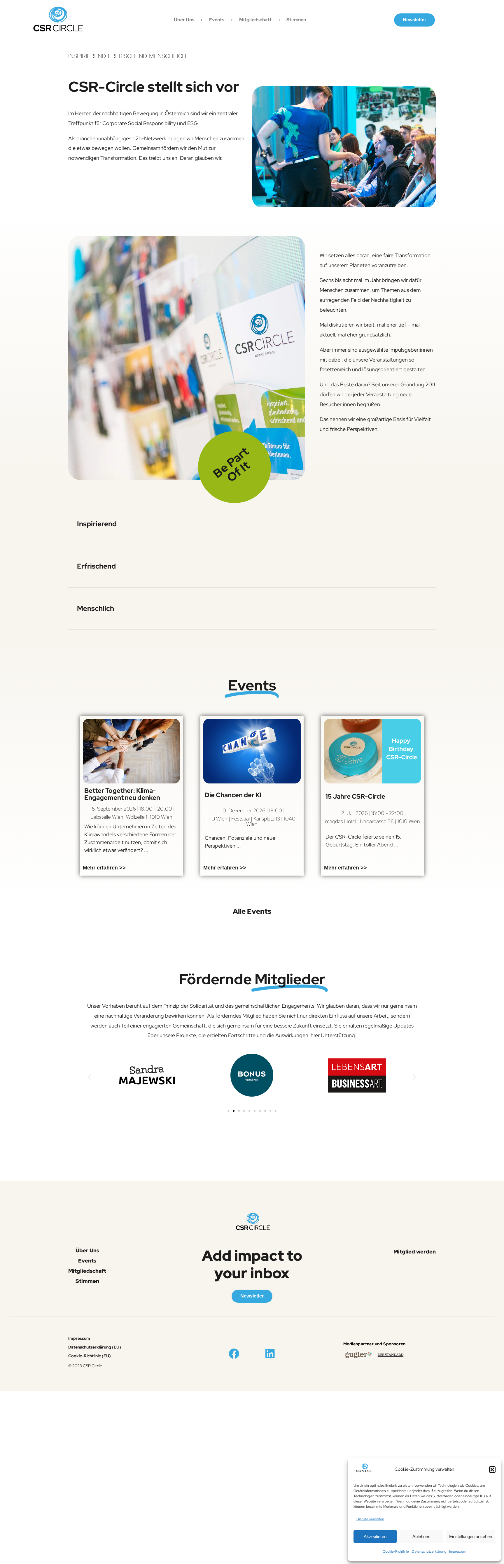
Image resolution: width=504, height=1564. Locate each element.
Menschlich (95, 608)
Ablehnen (421, 1536)
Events (216, 20)
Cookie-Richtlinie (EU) (89, 1355)
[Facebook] (234, 1354)
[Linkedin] (270, 1354)
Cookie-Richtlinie (396, 1551)
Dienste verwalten (370, 1519)
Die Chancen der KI (233, 795)
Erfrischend (96, 566)
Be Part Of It (231, 464)
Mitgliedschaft (255, 20)
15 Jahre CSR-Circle (355, 796)
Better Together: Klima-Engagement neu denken (122, 794)
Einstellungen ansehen (470, 1536)
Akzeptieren (375, 1536)
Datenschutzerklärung (429, 1551)
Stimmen (296, 20)
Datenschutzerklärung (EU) (94, 1347)
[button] (492, 1469)
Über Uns (184, 20)
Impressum (457, 1551)
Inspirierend (97, 523)
